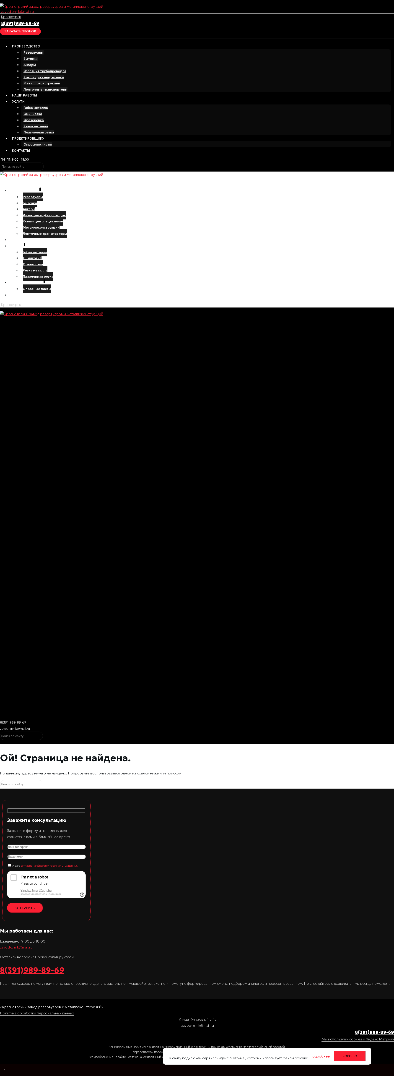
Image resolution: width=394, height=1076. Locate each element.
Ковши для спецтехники (43, 77)
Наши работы (24, 95)
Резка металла (35, 126)
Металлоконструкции (41, 83)
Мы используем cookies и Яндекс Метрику (357, 1039)
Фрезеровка (33, 120)
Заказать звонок (20, 31)
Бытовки (30, 59)
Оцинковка (32, 114)
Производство (26, 46)
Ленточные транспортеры (45, 89)
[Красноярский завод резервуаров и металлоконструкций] (51, 6)
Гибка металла (35, 108)
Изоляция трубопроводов (44, 71)
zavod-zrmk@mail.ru (17, 11)
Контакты (21, 151)
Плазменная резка (38, 132)
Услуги (18, 101)
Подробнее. (320, 1056)
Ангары (29, 65)
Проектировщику (28, 138)
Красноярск (11, 17)
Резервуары (33, 52)
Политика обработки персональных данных (37, 1013)
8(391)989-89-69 (20, 23)
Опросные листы (37, 144)
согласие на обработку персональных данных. (49, 865)
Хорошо (349, 1056)
